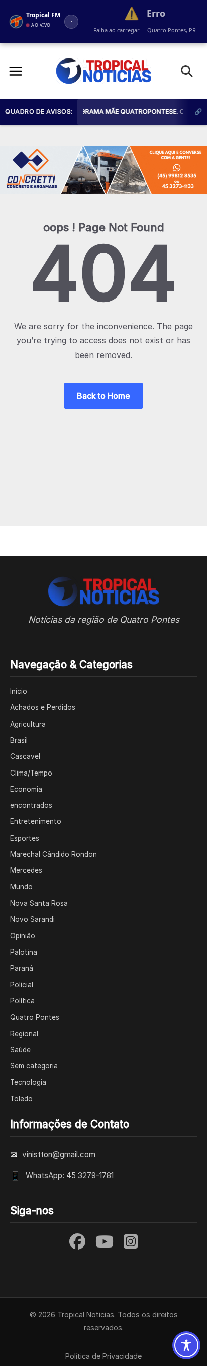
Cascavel (25, 756)
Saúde (20, 1050)
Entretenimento (35, 821)
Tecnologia (28, 1082)
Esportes (24, 838)
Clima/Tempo (31, 773)
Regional (24, 1034)
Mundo (21, 887)
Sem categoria (34, 1066)
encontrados (31, 805)
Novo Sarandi (32, 919)
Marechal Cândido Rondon (53, 854)
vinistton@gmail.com (58, 1154)
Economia (26, 789)
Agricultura (28, 724)
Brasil (19, 740)
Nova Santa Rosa (39, 903)
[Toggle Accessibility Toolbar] (186, 1345)
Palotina (23, 952)
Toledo (21, 1099)
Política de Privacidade (103, 1356)
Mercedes (26, 870)
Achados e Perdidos (42, 707)
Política (22, 1001)
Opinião (22, 936)
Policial (21, 985)
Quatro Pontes (34, 1017)
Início (18, 691)
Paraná (21, 968)
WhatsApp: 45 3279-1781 (70, 1175)
